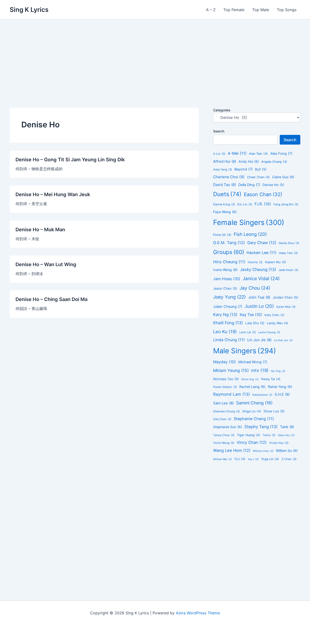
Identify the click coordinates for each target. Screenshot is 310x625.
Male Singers (244, 351)
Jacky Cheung (258, 269)
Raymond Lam (231, 394)
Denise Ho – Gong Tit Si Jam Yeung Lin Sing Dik (70, 159)
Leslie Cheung (269, 332)
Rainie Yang (280, 387)
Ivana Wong (225, 270)
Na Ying (278, 371)
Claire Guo (283, 177)
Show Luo (274, 411)
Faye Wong (225, 212)
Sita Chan (222, 419)
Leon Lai (247, 332)
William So (287, 450)
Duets (227, 194)
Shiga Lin (251, 411)
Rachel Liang (252, 387)
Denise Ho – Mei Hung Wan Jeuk (53, 194)
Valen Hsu (286, 435)
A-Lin (219, 153)
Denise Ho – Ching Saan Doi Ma (51, 299)
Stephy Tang (261, 426)
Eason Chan (263, 194)
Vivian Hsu (278, 443)
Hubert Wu (275, 262)
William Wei (222, 459)
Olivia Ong (250, 379)
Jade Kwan (288, 270)
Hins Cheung (229, 261)
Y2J (239, 459)
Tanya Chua (223, 435)
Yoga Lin (270, 459)
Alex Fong (281, 153)
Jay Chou (255, 288)
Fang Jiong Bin (285, 204)
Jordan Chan (285, 297)
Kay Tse (251, 314)
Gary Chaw (261, 242)
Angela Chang (274, 161)
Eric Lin (244, 204)
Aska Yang (222, 169)
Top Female (233, 9)
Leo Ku (225, 331)
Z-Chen (288, 459)
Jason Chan (225, 288)
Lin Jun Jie (259, 340)
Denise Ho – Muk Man (40, 229)
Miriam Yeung (231, 370)
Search (218, 131)
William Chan (263, 451)
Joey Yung (229, 297)
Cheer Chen (258, 177)
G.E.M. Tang (229, 242)
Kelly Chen (274, 315)
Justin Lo (259, 306)
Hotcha (255, 262)
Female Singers (248, 222)
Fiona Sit (222, 235)
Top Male (260, 9)
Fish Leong (250, 234)
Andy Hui (249, 161)
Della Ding (249, 185)
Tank (287, 426)
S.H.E (282, 394)
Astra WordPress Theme (198, 612)
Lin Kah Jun (283, 340)
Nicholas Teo (226, 379)
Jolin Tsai (259, 297)
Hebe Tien (288, 253)
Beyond (243, 169)
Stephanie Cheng (254, 418)
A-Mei (237, 153)
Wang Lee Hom (231, 450)
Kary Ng (225, 314)
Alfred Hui (224, 161)
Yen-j (253, 459)
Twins (269, 435)
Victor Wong (223, 443)
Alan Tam (258, 153)
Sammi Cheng (254, 402)
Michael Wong (252, 362)
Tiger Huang (248, 435)
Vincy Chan (252, 442)
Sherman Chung (226, 411)
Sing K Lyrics (29, 9)
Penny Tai (270, 379)
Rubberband (262, 394)
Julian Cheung (227, 306)
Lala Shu (254, 323)
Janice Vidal (261, 278)
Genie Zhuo (289, 243)
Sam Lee (223, 403)
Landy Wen (277, 323)
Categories (222, 110)
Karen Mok (285, 307)
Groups (228, 252)
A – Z (211, 9)
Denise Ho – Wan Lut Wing (46, 264)
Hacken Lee (261, 252)
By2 (260, 169)
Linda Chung (229, 339)
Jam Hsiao (226, 279)
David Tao (224, 184)
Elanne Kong (224, 204)
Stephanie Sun (227, 427)
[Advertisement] (155, 56)
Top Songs (286, 9)
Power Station (225, 387)
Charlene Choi (229, 177)
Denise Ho (273, 185)
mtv (260, 370)
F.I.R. (263, 204)
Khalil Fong (228, 322)
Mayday (224, 362)
